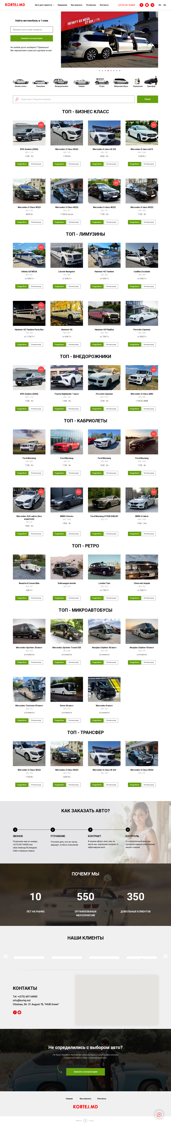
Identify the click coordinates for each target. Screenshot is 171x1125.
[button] (85, 1087)
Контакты (104, 5)
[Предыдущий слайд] (6, 964)
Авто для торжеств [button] (43, 5)
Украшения (62, 5)
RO (165, 5)
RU (160, 5)
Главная (69, 1114)
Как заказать (76, 5)
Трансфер (151, 86)
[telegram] (152, 5)
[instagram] (147, 5)
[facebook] (141, 5)
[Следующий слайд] (165, 964)
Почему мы (91, 5)
